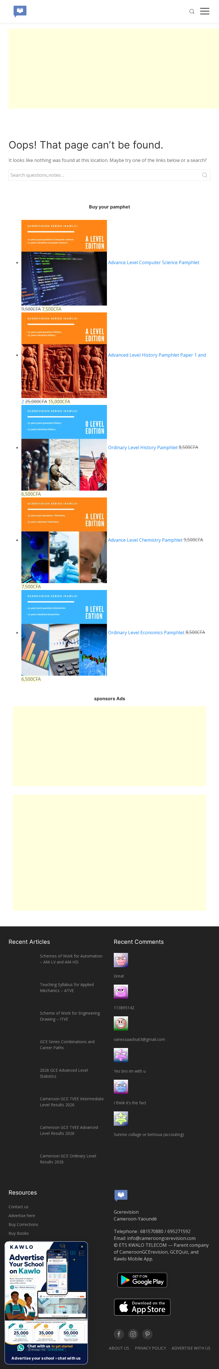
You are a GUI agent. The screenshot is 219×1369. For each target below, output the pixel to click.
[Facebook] (119, 1334)
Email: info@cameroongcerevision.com (155, 1238)
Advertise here (22, 1215)
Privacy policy (150, 1348)
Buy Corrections (23, 1224)
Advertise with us (191, 1348)
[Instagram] (133, 1334)
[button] (46, 1303)
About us (119, 1348)
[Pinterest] (147, 1334)
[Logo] (20, 11)
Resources (23, 1192)
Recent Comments (139, 941)
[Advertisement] (114, 69)
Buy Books (19, 1233)
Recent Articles (29, 941)
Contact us (19, 1206)
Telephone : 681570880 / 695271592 (152, 1231)
